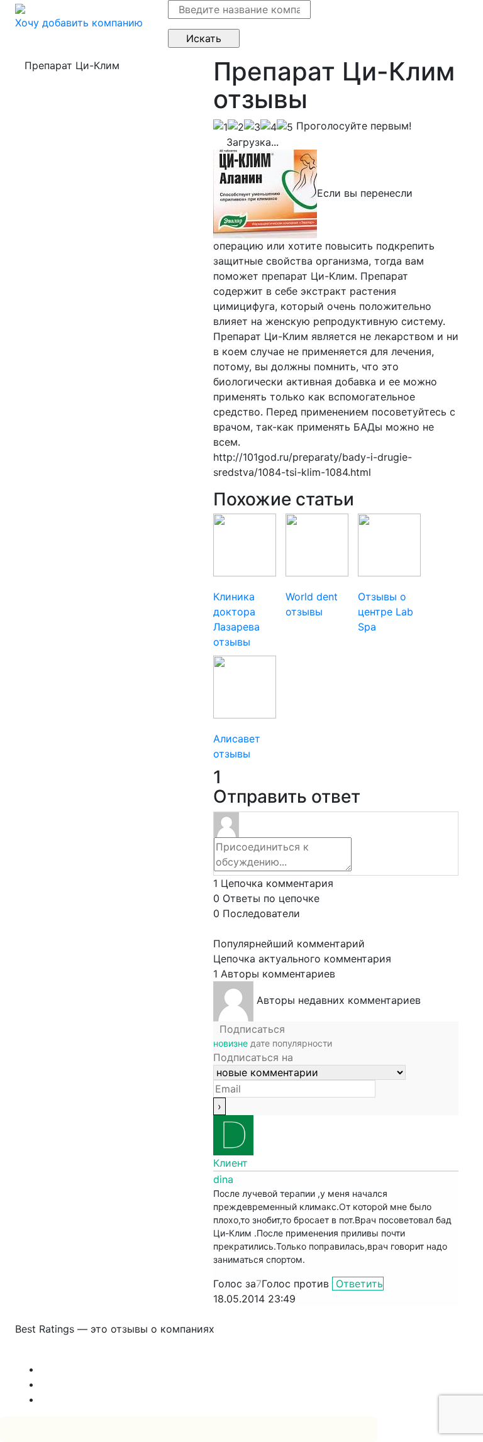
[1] (220, 127)
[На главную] (20, 7)
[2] (236, 127)
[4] (268, 127)
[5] (285, 127)
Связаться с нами (59, 1354)
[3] (252, 127)
